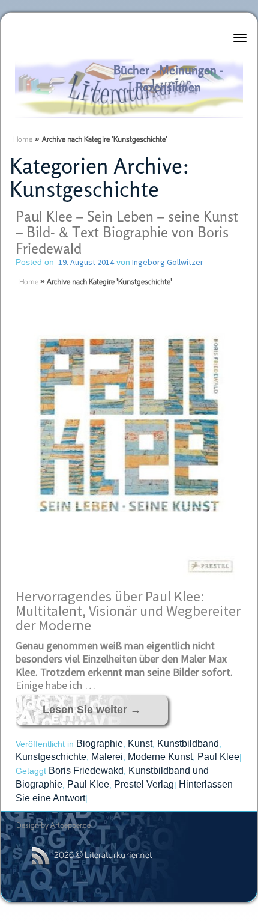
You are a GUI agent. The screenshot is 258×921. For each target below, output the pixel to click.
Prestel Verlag (144, 784)
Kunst (140, 743)
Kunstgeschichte (51, 757)
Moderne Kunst (160, 757)
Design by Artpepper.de (53, 826)
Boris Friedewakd (86, 770)
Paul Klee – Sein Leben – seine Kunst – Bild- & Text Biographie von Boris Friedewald (127, 232)
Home (22, 140)
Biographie (99, 743)
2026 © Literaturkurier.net (103, 855)
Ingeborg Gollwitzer (166, 262)
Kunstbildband (188, 743)
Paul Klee (218, 757)
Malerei (107, 757)
